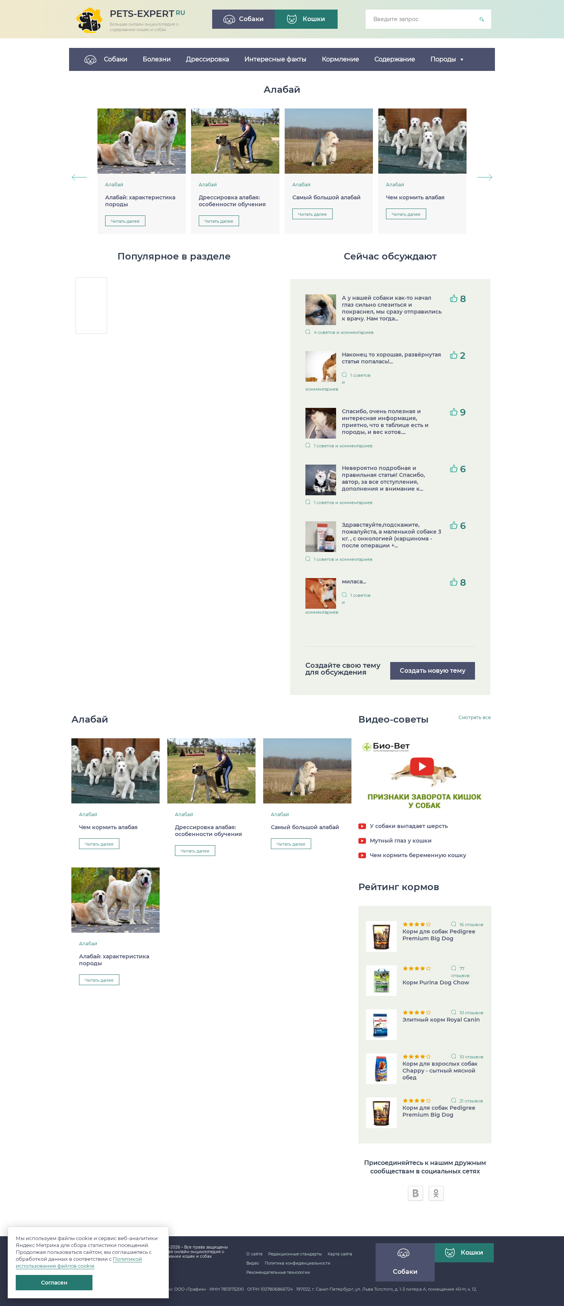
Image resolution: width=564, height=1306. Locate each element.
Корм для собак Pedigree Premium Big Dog (438, 935)
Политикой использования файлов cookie (79, 1262)
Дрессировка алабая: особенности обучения (232, 201)
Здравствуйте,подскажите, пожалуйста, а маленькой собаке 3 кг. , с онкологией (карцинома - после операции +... (391, 535)
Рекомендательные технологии (278, 1272)
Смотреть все (474, 717)
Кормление (340, 59)
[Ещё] (480, 59)
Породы (443, 59)
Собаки (115, 59)
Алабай (114, 184)
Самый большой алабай (326, 197)
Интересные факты (275, 59)
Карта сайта (340, 1254)
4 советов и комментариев (344, 332)
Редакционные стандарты (295, 1254)
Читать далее (125, 221)
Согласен (54, 1282)
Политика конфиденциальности (297, 1263)
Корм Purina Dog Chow (435, 982)
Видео (252, 1263)
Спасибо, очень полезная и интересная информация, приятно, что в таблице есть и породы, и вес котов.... (385, 421)
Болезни (157, 59)
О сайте (254, 1254)
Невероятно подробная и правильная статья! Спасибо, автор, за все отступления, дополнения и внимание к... (383, 478)
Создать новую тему (432, 670)
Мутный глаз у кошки (401, 840)
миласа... (354, 581)
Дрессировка (207, 59)
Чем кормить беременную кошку (418, 855)
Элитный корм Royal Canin (441, 1019)
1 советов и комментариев (338, 382)
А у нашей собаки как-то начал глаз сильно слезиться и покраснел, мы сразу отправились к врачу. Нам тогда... (392, 308)
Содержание (394, 59)
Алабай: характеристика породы (140, 201)
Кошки (472, 1252)
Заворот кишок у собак (424, 786)
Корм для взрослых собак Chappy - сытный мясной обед (440, 1070)
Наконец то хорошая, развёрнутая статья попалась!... (391, 358)
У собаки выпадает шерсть (409, 826)
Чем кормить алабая (415, 197)
